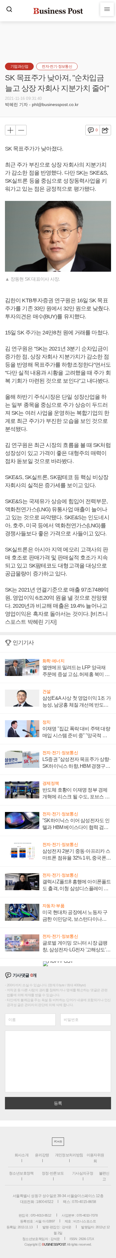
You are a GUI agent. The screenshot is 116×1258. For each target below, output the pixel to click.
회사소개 (22, 1155)
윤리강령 (42, 1155)
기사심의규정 (82, 1173)
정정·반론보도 (53, 1173)
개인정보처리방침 (69, 1155)
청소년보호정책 (21, 1173)
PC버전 (58, 1141)
